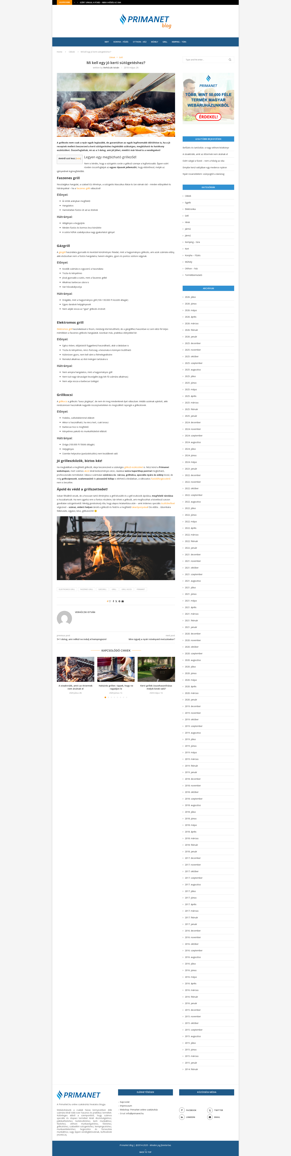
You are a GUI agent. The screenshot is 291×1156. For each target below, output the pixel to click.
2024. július (190, 448)
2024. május (191, 462)
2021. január (191, 627)
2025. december (193, 343)
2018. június (191, 818)
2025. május (191, 389)
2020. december (193, 633)
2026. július (190, 297)
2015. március (192, 1056)
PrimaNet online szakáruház (144, 1109)
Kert (107, 42)
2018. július (190, 811)
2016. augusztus (193, 957)
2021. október (192, 567)
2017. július (190, 891)
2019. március (192, 759)
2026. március (192, 323)
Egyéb (188, 202)
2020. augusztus (193, 660)
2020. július (190, 666)
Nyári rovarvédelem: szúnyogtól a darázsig (203, 173)
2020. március (192, 693)
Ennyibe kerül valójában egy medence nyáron (102, 2)
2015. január (191, 1062)
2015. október (192, 1023)
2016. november (193, 937)
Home (59, 51)
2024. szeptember (193, 435)
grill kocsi (127, 589)
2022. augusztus (193, 501)
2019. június (191, 745)
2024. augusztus (193, 442)
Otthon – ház (140, 42)
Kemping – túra (179, 42)
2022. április (190, 528)
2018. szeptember (193, 798)
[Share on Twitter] (116, 601)
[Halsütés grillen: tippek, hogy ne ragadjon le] (116, 669)
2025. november (193, 349)
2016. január (191, 1003)
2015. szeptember (193, 1029)
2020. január (191, 699)
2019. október (192, 719)
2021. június (191, 594)
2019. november (193, 712)
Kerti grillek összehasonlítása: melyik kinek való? (156, 687)
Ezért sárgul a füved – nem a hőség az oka (203, 160)
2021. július (190, 587)
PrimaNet (141, 589)
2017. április (190, 904)
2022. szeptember (193, 495)
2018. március (192, 838)
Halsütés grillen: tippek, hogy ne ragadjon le (116, 687)
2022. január (191, 547)
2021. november (193, 561)
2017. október (192, 871)
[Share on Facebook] (113, 601)
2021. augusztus (193, 580)
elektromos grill (67, 589)
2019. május (191, 752)
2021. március (192, 613)
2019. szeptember (193, 726)
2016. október (192, 944)
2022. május (191, 521)
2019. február (191, 765)
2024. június (191, 455)
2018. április (190, 831)
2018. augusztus (193, 805)
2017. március (192, 910)
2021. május (191, 600)
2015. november (193, 1016)
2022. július (190, 508)
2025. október (192, 356)
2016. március (192, 990)
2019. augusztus (193, 732)
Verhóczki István (111, 67)
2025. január (191, 415)
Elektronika (190, 209)
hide (78, 158)
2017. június (191, 897)
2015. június (191, 1049)
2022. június (191, 514)
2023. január (191, 468)
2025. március (192, 402)
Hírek (187, 222)
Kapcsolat (125, 1101)
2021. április (190, 607)
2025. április (190, 396)
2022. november (193, 481)
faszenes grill (86, 589)
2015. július (190, 1042)
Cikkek (72, 51)
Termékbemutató (193, 275)
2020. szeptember (193, 653)
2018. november (193, 785)
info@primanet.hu (135, 1113)
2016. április (190, 983)
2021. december (193, 554)
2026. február (191, 329)
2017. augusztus (193, 884)
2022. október (192, 488)
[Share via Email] (123, 601)
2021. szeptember (193, 574)
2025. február (191, 409)
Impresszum (126, 1105)
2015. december (193, 1009)
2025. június (191, 382)
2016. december (193, 930)
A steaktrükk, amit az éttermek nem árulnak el (75, 687)
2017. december (193, 858)
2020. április (190, 686)
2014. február (191, 1069)
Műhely (154, 42)
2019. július (190, 739)
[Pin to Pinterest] (119, 601)
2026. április (190, 316)
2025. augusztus (193, 369)
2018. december (193, 778)
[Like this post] (110, 601)
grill (114, 589)
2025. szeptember (193, 363)
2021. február (191, 620)
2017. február (191, 917)
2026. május (191, 310)
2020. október (192, 646)
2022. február (191, 541)
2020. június (191, 673)
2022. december (193, 475)
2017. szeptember (193, 877)
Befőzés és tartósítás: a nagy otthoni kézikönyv (206, 147)
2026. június (191, 303)
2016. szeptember (193, 950)
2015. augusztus (193, 1036)
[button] (74, 2)
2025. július (190, 376)
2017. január (191, 924)
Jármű (188, 228)
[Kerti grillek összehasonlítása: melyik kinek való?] (156, 669)
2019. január (191, 772)
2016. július (190, 963)
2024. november (193, 429)
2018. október (192, 792)
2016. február (191, 996)
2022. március (192, 534)
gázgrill (102, 589)
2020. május (191, 679)
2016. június (191, 970)
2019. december (193, 706)
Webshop (124, 1109)
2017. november (193, 864)
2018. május (191, 825)
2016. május (191, 976)
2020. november (193, 640)
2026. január (191, 336)
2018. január (191, 851)
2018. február (191, 844)
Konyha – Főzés (121, 42)
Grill (165, 42)
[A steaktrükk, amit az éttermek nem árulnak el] (75, 669)
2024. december (193, 422)
